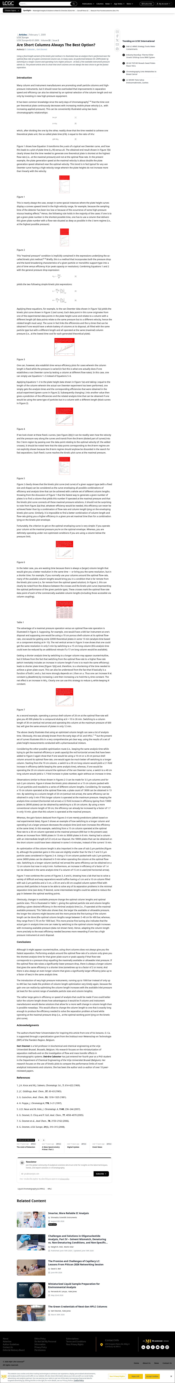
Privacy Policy (41, 1347)
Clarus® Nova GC (83, 11)
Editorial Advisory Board (14, 1350)
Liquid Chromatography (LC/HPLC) (31, 1189)
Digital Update (73, 1147)
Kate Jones (72, 1291)
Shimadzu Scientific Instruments (64, 1217)
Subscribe (100, 1174)
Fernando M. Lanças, (59, 1291)
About (5, 1338)
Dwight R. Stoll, (57, 1247)
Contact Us (8, 1347)
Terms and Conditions (76, 1341)
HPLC (50, 1189)
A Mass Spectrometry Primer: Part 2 (51, 1148)
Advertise (7, 1341)
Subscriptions (72, 1338)
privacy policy (64, 1179)
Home (136, 1363)
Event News (97, 1147)
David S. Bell (56, 1269)
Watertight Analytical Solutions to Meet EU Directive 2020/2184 (54, 11)
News (107, 4)
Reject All (135, 1376)
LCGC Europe (23, 37)
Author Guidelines (11, 1344)
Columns (99, 4)
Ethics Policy (40, 1338)
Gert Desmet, (56, 1311)
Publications (87, 4)
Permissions (40, 1350)
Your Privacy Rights (74, 1344)
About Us (146, 1363)
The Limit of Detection (26, 1147)
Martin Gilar (69, 1247)
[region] (87, 1376)
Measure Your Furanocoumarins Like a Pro (105, 11)
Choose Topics (10, 10)
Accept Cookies (152, 1376)
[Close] (171, 1376)
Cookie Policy (79, 1380)
